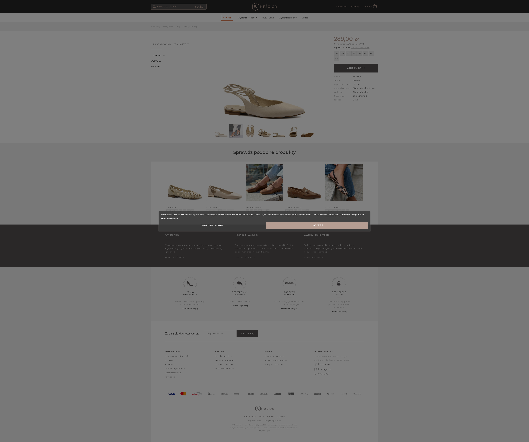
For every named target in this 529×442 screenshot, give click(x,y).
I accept (317, 225)
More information (169, 218)
